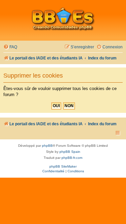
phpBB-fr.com (71, 158)
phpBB (47, 145)
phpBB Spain (69, 151)
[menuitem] (10, 47)
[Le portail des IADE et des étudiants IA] (63, 19)
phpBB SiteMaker (63, 166)
